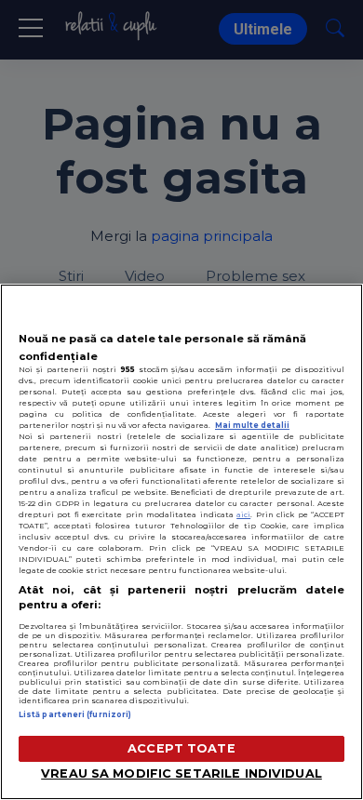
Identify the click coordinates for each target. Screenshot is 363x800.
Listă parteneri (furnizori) (75, 714)
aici (243, 514)
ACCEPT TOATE (181, 748)
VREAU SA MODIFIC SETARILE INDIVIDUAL (181, 773)
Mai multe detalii (252, 425)
